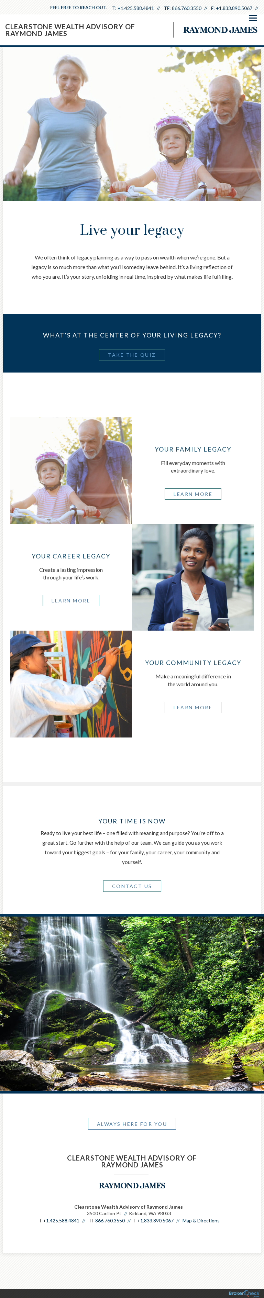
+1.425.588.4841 (136, 8)
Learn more (193, 494)
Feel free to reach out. (78, 7)
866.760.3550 (186, 8)
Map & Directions (201, 1220)
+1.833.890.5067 (234, 8)
